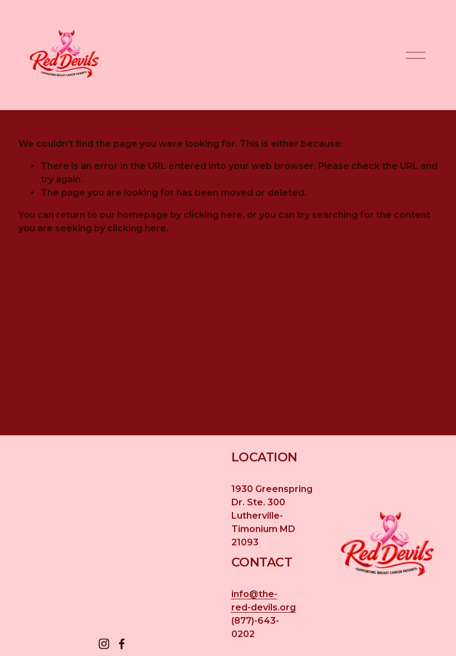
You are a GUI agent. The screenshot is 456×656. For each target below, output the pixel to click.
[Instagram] (104, 643)
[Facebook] (121, 643)
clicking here (213, 215)
